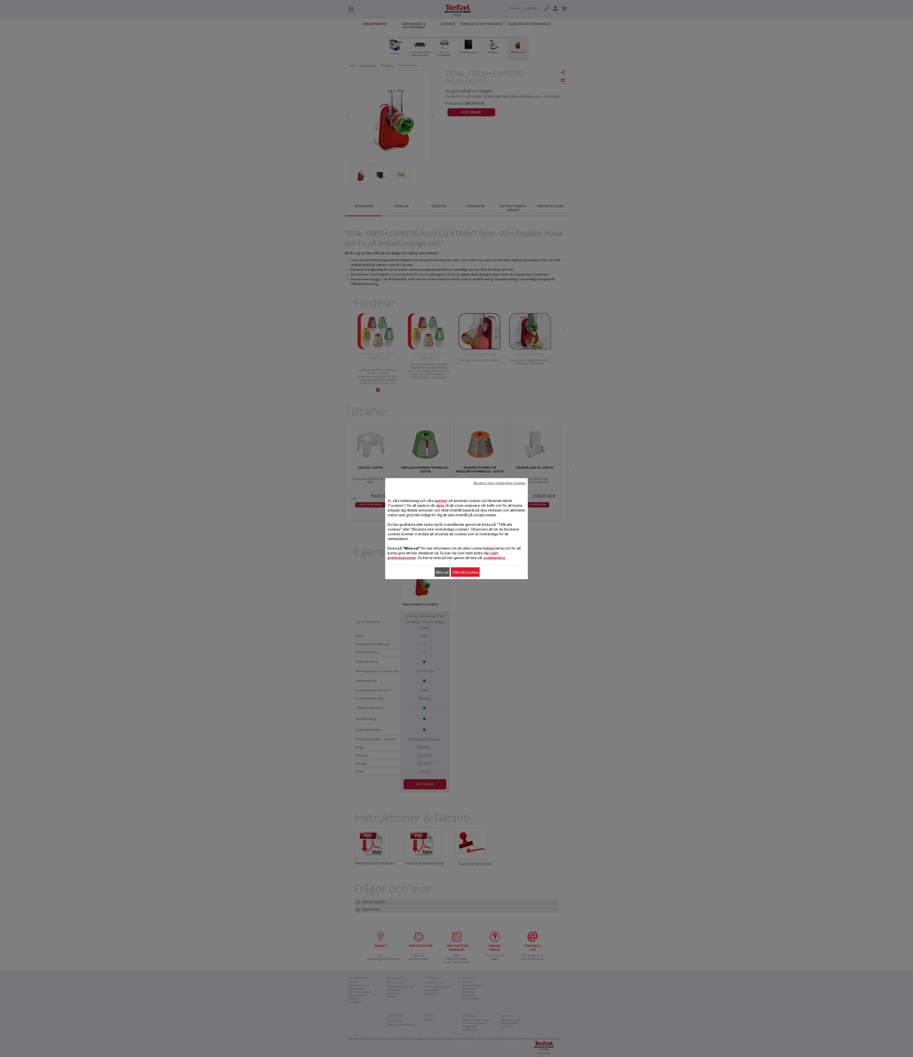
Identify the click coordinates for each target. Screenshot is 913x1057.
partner (441, 500)
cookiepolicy (494, 558)
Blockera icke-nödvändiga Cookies (499, 482)
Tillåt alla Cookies (465, 572)
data (440, 505)
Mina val (442, 572)
